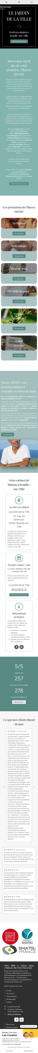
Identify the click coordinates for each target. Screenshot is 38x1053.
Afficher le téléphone (14, 1014)
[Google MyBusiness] (21, 647)
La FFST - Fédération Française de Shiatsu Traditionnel (20, 171)
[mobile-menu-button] (31, 2)
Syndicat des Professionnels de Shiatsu (17, 175)
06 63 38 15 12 (19, 589)
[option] (19, 785)
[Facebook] (16, 647)
